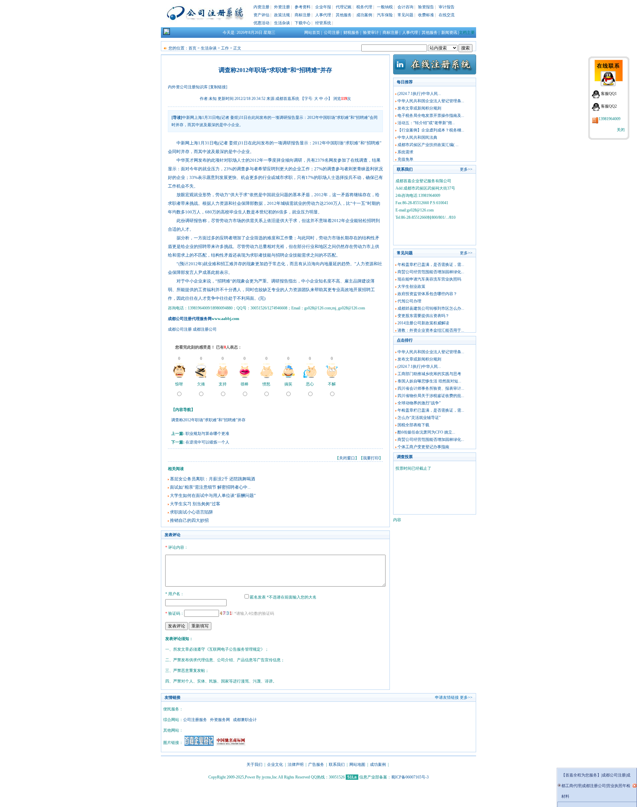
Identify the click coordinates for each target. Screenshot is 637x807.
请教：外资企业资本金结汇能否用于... (430, 330)
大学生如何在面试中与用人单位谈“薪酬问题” (213, 495)
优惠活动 (261, 23)
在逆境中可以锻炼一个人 (207, 442)
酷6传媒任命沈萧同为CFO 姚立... (426, 432)
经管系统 (323, 23)
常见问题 (405, 15)
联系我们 (337, 764)
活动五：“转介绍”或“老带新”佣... (426, 123)
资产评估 (261, 15)
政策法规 (282, 15)
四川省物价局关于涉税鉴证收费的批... (430, 395)
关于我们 (254, 764)
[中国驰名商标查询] (231, 744)
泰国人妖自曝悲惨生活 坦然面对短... (429, 381)
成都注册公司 (205, 329)
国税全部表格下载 (413, 425)
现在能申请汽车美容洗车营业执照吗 (429, 279)
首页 (192, 48)
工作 (225, 48)
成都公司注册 (180, 329)
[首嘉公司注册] (199, 744)
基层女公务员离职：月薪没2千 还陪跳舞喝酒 (212, 478)
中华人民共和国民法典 (417, 137)
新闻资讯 (449, 32)
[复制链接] (218, 87)
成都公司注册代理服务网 (190, 318)
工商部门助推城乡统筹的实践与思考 (429, 373)
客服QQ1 (609, 93)
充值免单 (405, 159)
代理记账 (344, 7)
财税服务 (351, 32)
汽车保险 (385, 15)
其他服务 (344, 15)
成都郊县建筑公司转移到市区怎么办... (430, 308)
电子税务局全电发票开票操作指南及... (430, 115)
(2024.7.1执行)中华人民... (419, 93)
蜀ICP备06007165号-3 (410, 777)
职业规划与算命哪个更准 (207, 433)
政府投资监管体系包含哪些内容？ (427, 293)
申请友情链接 (447, 697)
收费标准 (426, 15)
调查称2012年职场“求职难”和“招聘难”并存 (208, 420)
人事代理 (323, 15)
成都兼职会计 (245, 719)
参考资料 (303, 7)
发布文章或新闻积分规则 (419, 108)
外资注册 (282, 7)
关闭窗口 (347, 458)
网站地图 (357, 764)
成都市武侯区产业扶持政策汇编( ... (428, 144)
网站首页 (312, 32)
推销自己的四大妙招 (189, 520)
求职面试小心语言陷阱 (191, 512)
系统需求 (405, 152)
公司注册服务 (195, 719)
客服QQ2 (609, 106)
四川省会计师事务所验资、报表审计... (430, 388)
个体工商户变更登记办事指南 (423, 446)
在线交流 (447, 15)
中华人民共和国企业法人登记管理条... (430, 101)
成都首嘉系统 (287, 98)
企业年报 (323, 7)
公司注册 (332, 32)
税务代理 (364, 7)
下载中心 (303, 23)
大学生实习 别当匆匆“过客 (195, 503)
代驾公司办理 (409, 301)
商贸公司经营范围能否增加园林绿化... (430, 272)
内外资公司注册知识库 (188, 87)
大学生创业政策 (411, 286)
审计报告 (447, 7)
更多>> (466, 169)
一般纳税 (385, 7)
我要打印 (371, 458)
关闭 (621, 129)
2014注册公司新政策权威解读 (423, 323)
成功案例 (364, 15)
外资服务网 (220, 719)
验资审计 (371, 32)
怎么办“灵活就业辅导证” (419, 417)
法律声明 (296, 764)
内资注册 (261, 7)
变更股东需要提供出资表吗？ (423, 315)
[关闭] (634, 785)
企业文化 (275, 764)
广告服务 (316, 764)
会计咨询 (405, 7)
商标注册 (303, 15)
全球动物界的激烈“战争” (419, 403)
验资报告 (426, 7)
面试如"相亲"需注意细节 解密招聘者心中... (210, 487)
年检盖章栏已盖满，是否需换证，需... (430, 264)
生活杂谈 (282, 23)
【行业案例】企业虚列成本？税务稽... (430, 130)
